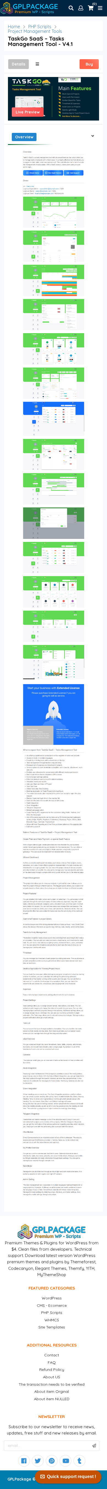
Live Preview (28, 112)
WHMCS (51, 1319)
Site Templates (51, 1327)
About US (51, 1376)
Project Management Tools (35, 31)
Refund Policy (51, 1369)
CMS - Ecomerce (52, 1305)
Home (14, 26)
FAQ (52, 1362)
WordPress (52, 1298)
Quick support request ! (71, 1476)
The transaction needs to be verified (52, 1384)
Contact (51, 1355)
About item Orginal (51, 1391)
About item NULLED (51, 1398)
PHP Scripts (39, 26)
